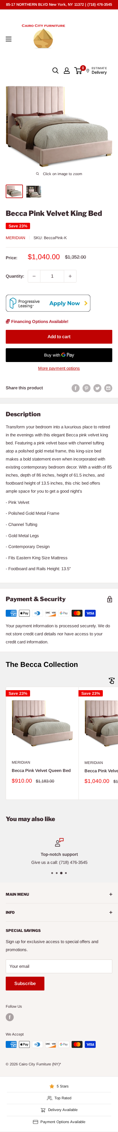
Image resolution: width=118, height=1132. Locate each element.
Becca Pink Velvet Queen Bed (41, 770)
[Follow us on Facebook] (10, 1017)
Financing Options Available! (39, 321)
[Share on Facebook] (76, 388)
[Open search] (55, 70)
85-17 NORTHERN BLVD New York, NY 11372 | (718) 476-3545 (59, 4)
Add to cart (59, 336)
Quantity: (15, 276)
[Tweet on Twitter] (97, 388)
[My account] (67, 70)
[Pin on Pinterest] (86, 388)
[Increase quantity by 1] (70, 276)
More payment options (59, 368)
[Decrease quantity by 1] (34, 276)
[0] (78, 70)
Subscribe (25, 983)
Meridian (15, 237)
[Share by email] (108, 388)
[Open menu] (8, 39)
